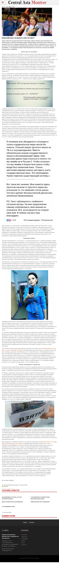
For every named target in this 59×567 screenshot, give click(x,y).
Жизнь (23, 540)
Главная (25, 522)
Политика (24, 534)
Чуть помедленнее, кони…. (9, 506)
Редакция (31, 522)
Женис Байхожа (10, 480)
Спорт (23, 542)
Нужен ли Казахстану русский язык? (40, 501)
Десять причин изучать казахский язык (12, 501)
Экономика (25, 538)
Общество (24, 536)
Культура (24, 544)
